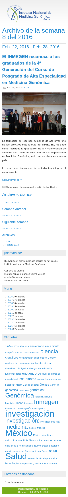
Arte (47, 346)
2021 (10, 313)
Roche (45, 451)
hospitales (10, 403)
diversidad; (10, 368)
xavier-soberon (49, 463)
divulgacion (22, 368)
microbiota (23, 440)
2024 (10, 322)
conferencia (11, 363)
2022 (10, 316)
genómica (24, 390)
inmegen (28, 403)
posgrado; (54, 446)
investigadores (47, 422)
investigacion (38, 408)
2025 (10, 326)
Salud (16, 456)
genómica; (37, 390)
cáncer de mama (31, 352)
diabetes (39, 363)
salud (53, 451)
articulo (54, 346)
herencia (39, 397)
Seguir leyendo (11, 179)
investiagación (24, 408)
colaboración (40, 358)
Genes (44, 384)
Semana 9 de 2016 (11, 228)
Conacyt (52, 358)
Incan (19, 403)
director (47, 363)
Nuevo (37, 446)
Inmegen (46, 401)
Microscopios (35, 440)
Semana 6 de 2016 (11, 215)
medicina (16, 427)
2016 (26, 87)
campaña (10, 352)
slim (55, 458)
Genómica (19, 395)
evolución (56, 379)
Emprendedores (13, 374)
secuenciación (35, 458)
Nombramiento (26, 446)
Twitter (38, 463)
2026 (10, 329)
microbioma (47, 435)
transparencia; (27, 463)
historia (48, 397)
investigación (29, 413)
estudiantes (27, 379)
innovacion (10, 408)
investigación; (22, 421)
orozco (45, 446)
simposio (47, 458)
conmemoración (26, 363)
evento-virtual (43, 379)
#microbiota (11, 440)
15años (9, 346)
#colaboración (26, 358)
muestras (47, 440)
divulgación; (35, 368)
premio (8, 451)
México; (37, 435)
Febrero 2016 (12, 245)
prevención (18, 451)
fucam (19, 385)
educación (47, 368)
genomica (11, 390)
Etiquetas (10, 337)
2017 (10, 300)
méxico (32, 428)
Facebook (10, 385)
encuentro (29, 373)
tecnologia (12, 463)
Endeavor (42, 374)
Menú (8, 288)
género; (35, 385)
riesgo (38, 451)
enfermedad (54, 374)
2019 (10, 306)
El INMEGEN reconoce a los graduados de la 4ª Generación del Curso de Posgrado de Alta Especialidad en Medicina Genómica (34, 69)
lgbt (57, 422)
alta (27, 346)
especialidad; (11, 379)
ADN (22, 346)
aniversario (37, 346)
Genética (54, 385)
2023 (10, 319)
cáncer (18, 352)
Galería (26, 385)
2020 (10, 309)
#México (41, 428)
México (18, 433)
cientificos (11, 357)
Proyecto (29, 451)
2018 (10, 303)
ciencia (49, 351)
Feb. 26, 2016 (12, 202)
